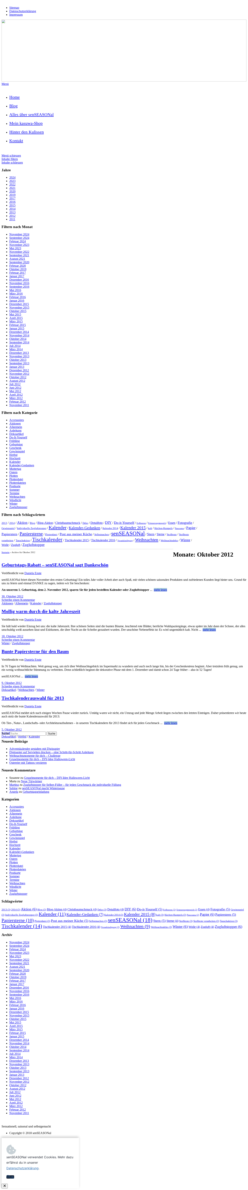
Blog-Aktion (45, 522)
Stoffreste (172, 534)
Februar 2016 (17, 297)
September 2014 (19, 342)
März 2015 (16, 321)
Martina (14, 784)
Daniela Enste (32, 573)
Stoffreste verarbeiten (206, 921)
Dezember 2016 (19, 279)
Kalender (15, 461)
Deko (85, 523)
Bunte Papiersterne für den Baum (35, 651)
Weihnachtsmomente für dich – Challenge (34, 755)
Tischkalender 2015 (77, 540)
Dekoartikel (16, 434)
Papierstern (9, 534)
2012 (12, 215)
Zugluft (15, 545)
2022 (12, 184)
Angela (13, 791)
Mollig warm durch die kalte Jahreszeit (41, 611)
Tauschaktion (23, 540)
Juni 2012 (15, 387)
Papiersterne (31, 533)
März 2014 (16, 349)
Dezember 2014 (19, 332)
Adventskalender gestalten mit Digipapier (34, 748)
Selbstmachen (101, 534)
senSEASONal (128, 533)
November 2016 (19, 283)
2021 (12, 188)
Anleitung (15, 430)
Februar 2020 (17, 265)
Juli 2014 (15, 345)
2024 (12, 177)
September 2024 (19, 237)
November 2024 (19, 234)
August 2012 (17, 380)
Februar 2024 (17, 241)
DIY (108, 523)
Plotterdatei (16, 479)
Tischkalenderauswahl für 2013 (33, 698)
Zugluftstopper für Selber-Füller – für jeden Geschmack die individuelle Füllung (72, 784)
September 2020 (19, 262)
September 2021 (19, 255)
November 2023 (19, 244)
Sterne (160, 534)
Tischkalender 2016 (103, 540)
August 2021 (17, 258)
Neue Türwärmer (31, 781)
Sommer (14, 489)
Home (14, 97)
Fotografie (185, 523)
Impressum (16, 14)
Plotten (13, 475)
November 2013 (19, 356)
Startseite (5, 552)
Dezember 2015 (19, 304)
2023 (12, 181)
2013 (12, 212)
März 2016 (16, 293)
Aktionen (15, 423)
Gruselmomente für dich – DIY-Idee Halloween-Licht (42, 759)
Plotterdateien (17, 482)
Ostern (13, 472)
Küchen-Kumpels (163, 528)
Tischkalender (47, 539)
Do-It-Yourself (18, 437)
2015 (12, 205)
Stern (150, 534)
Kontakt (16, 140)
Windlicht (15, 500)
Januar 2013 (16, 366)
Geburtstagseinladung (36, 791)
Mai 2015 (15, 314)
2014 (12, 208)
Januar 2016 (16, 300)
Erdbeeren (141, 523)
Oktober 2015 (17, 311)
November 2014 (19, 335)
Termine (14, 493)
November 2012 (19, 373)
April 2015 (16, 318)
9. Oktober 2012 (12, 683)
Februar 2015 (17, 325)
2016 (12, 201)
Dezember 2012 (19, 370)
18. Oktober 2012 (12, 636)
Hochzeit (14, 458)
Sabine (13, 788)
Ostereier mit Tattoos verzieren (28, 762)
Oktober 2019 (17, 269)
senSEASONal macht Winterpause (43, 788)
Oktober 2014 (17, 339)
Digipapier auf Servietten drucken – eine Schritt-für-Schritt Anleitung (51, 752)
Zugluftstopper (18, 507)
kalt (150, 528)
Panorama (179, 528)
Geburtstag (16, 444)
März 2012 (16, 398)
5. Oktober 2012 (12, 729)
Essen (171, 522)
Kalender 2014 (110, 528)
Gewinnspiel (17, 451)
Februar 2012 (17, 401)
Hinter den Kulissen (26, 132)
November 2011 (19, 405)
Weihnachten (17, 496)
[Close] (5, 1186)
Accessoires (16, 420)
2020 (12, 191)
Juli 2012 (15, 384)
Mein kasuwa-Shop (26, 123)
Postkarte (15, 486)
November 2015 (19, 307)
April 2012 (16, 394)
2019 (12, 194)
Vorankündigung (125, 541)
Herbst (13, 454)
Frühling (14, 441)
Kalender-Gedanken (21, 465)
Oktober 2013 (17, 359)
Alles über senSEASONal (31, 114)
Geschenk (15, 448)
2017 (12, 198)
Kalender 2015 (133, 527)
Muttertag (15, 468)
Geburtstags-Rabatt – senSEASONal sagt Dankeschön (55, 564)
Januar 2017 (16, 276)
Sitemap (14, 7)
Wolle (5, 545)
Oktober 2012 (17, 377)
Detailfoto (96, 522)
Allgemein (15, 427)
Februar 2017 (17, 272)
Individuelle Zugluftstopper (31, 528)
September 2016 (19, 286)
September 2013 (19, 363)
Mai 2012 (15, 391)
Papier (190, 528)
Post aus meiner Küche (76, 534)
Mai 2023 (15, 248)
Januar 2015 (16, 328)
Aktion (22, 523)
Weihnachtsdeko (169, 540)
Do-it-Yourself (124, 523)
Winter (13, 503)
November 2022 (19, 251)
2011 (12, 219)
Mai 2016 (15, 290)
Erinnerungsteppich (157, 523)
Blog (13, 105)
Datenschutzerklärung (22, 11)
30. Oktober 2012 (12, 596)
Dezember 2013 (19, 352)
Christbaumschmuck (67, 522)
